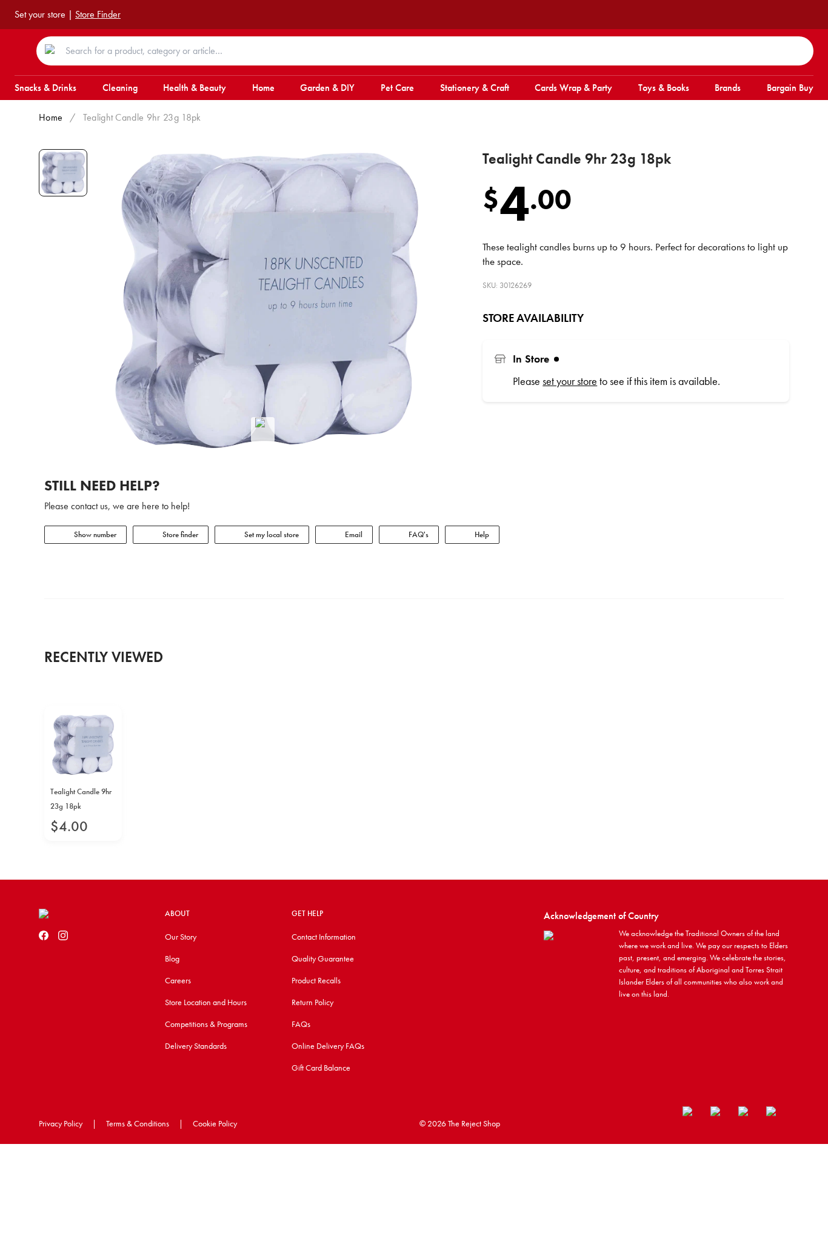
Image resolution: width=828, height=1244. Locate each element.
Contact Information (324, 936)
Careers (178, 980)
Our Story (180, 936)
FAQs (301, 1023)
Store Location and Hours (206, 1002)
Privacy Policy (60, 1123)
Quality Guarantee (323, 958)
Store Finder (98, 14)
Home (50, 117)
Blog (172, 958)
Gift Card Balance (321, 1067)
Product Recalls (316, 980)
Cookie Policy (215, 1123)
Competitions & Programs (206, 1023)
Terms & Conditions (137, 1123)
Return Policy (312, 1002)
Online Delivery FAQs (328, 1045)
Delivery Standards (196, 1045)
